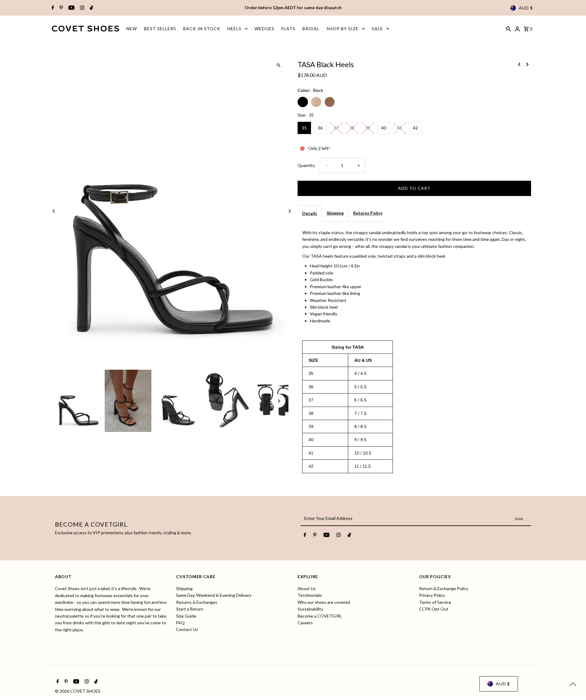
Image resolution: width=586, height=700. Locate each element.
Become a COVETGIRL (320, 615)
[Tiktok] (90, 8)
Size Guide (186, 615)
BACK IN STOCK (201, 28)
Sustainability (310, 609)
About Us (307, 588)
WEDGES (264, 28)
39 (367, 127)
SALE (377, 28)
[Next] (289, 211)
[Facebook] (52, 8)
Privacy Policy (432, 595)
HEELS (234, 28)
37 (336, 127)
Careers (305, 622)
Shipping (335, 213)
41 (399, 127)
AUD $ (526, 7)
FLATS (288, 28)
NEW (131, 28)
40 (383, 127)
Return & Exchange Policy (443, 588)
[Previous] (54, 211)
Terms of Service (435, 602)
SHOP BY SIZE (343, 28)
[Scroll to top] (573, 684)
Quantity (306, 165)
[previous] (519, 64)
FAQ (180, 622)
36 (320, 127)
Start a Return (189, 609)
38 (351, 127)
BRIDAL (311, 28)
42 (415, 127)
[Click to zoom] (278, 65)
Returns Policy (367, 213)
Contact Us (187, 629)
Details (309, 213)
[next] (527, 64)
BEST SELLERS (160, 28)
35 (304, 127)
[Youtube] (70, 8)
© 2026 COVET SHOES (77, 691)
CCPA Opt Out (433, 609)
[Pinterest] (60, 8)
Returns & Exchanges (196, 602)
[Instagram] (81, 8)
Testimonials (310, 595)
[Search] (508, 28)
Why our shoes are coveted (324, 602)
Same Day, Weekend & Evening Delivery (213, 595)
